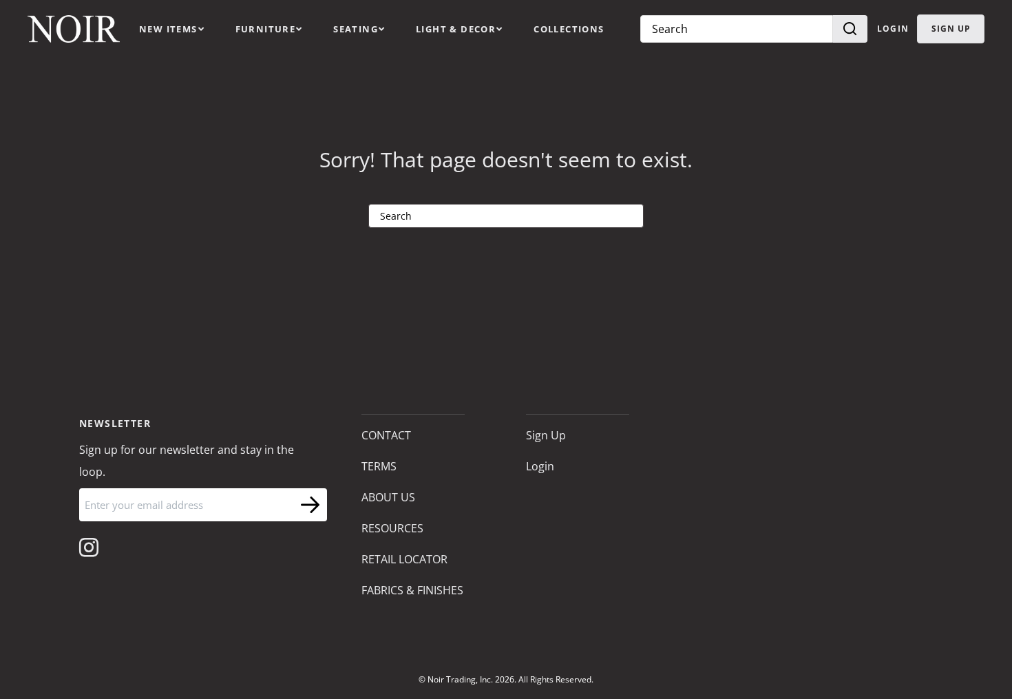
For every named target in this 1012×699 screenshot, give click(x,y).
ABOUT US (388, 497)
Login (893, 28)
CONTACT (386, 435)
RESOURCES (392, 528)
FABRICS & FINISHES (412, 590)
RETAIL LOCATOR (404, 559)
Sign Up (546, 435)
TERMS (379, 466)
